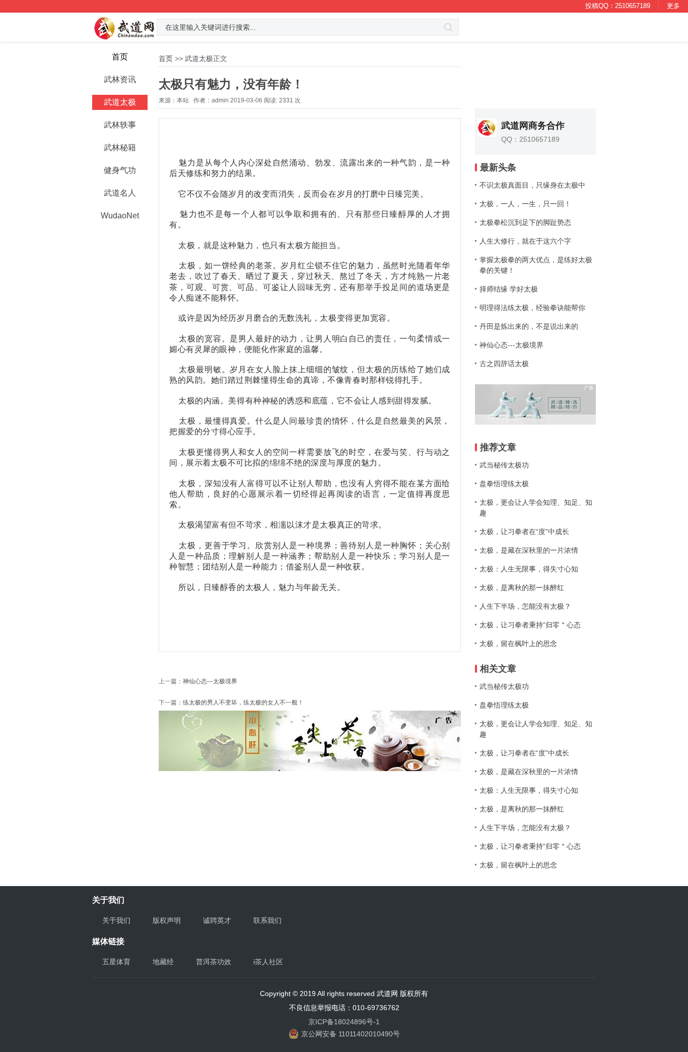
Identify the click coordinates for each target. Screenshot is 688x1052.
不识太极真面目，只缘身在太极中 (532, 185)
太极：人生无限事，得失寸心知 (528, 569)
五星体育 (116, 962)
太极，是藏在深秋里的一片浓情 (528, 550)
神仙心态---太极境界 (210, 681)
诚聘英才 (217, 920)
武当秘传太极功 (504, 465)
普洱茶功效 (213, 962)
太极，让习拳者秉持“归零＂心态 (530, 625)
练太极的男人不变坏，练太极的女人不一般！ (243, 702)
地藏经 (163, 962)
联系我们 (267, 920)
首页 (166, 58)
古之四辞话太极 (504, 364)
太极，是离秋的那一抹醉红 (521, 587)
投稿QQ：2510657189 (617, 6)
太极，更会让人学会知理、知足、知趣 (535, 507)
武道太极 (199, 58)
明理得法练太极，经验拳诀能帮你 (532, 308)
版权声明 (167, 920)
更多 (673, 6)
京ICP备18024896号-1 (344, 1022)
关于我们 (116, 920)
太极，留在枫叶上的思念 (518, 643)
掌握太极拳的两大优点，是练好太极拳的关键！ (535, 265)
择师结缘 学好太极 (508, 289)
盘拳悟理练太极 (504, 484)
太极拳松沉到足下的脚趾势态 (525, 222)
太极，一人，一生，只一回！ (525, 204)
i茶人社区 (268, 962)
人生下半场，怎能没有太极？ (525, 606)
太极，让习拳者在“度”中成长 (524, 532)
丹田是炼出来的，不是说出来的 (528, 326)
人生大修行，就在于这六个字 (525, 241)
